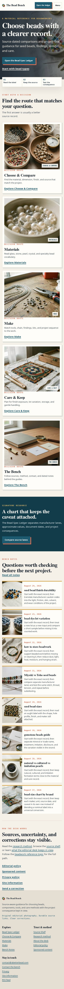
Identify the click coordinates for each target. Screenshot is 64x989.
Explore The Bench (15, 484)
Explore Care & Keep (16, 410)
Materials (6, 940)
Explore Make (12, 336)
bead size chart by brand (38, 794)
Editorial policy (11, 865)
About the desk (40, 940)
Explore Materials (15, 262)
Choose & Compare (11, 936)
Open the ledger (43, 5)
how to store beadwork (37, 646)
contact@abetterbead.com (15, 962)
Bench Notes (8, 949)
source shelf (53, 846)
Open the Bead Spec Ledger (19, 60)
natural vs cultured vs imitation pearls (37, 764)
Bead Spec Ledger (11, 931)
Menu (57, 5)
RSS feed (6, 979)
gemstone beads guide (37, 734)
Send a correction (13, 888)
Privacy (5, 971)
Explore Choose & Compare (21, 188)
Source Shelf (39, 931)
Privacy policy (11, 877)
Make (5, 945)
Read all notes (11, 575)
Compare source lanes (16, 539)
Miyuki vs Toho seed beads (40, 675)
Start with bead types (15, 68)
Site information (12, 882)
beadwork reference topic (29, 854)
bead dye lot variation (37, 618)
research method (22, 846)
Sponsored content (14, 871)
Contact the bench (11, 966)
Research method (42, 936)
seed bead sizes (33, 706)
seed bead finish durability (40, 590)
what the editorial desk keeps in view (32, 850)
